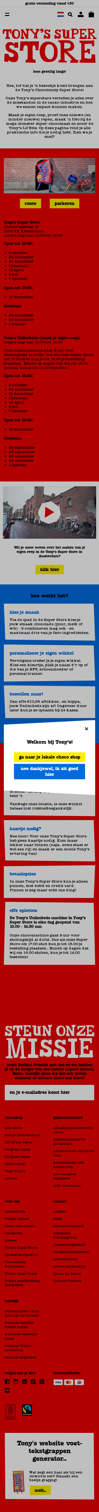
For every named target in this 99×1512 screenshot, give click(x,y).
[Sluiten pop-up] (86, 729)
